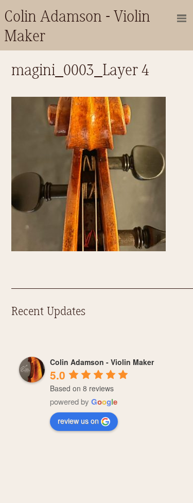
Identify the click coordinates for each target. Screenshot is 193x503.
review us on (78, 420)
